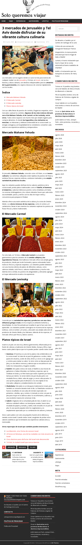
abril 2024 (58, 231)
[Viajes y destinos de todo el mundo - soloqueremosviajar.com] (41, 18)
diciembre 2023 (60, 245)
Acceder (58, 476)
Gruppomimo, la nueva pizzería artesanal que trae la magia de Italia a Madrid (66, 54)
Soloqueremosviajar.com (25, 42)
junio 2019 (58, 437)
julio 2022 (58, 306)
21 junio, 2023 (9, 42)
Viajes (11, 21)
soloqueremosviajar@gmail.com (14, 517)
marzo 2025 (59, 192)
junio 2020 (58, 395)
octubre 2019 (59, 423)
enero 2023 (59, 284)
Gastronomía (34, 21)
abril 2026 (58, 149)
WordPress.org (60, 487)
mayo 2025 (59, 185)
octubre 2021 (59, 338)
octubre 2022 (59, 295)
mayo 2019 (59, 441)
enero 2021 (59, 370)
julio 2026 (58, 138)
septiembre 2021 (61, 341)
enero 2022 (59, 327)
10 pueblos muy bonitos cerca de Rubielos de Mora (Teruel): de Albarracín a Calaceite (67, 88)
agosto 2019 (59, 430)
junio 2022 (58, 309)
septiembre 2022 (61, 299)
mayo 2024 (59, 227)
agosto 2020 (59, 387)
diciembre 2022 (60, 288)
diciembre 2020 (60, 373)
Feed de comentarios (62, 483)
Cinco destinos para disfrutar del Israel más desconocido (27, 439)
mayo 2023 (59, 270)
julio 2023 (58, 263)
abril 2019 (58, 445)
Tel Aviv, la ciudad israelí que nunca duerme (22, 442)
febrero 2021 (59, 366)
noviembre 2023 (60, 249)
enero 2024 (59, 242)
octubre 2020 (59, 380)
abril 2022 (58, 316)
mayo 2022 (59, 313)
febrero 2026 (59, 156)
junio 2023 (58, 267)
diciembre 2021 (60, 331)
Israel (38, 80)
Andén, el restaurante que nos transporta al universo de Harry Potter (66, 73)
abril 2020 (58, 402)
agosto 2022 (59, 302)
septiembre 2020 (61, 384)
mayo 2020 (59, 398)
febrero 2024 (59, 238)
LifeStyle (45, 21)
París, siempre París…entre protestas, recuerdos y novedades (67, 122)
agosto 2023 (59, 259)
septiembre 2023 (61, 256)
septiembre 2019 (61, 427)
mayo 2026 (59, 146)
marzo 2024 (59, 235)
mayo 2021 (59, 356)
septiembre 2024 (61, 213)
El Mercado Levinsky (13, 103)
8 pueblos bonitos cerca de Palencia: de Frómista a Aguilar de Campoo (67, 97)
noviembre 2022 (60, 291)
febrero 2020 (59, 409)
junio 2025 (58, 181)
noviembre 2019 (60, 420)
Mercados (22, 447)
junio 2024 (58, 224)
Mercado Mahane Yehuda (15, 97)
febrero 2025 (59, 195)
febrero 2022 (59, 323)
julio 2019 (58, 434)
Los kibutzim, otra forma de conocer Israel (22, 431)
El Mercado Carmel (13, 100)
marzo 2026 (59, 153)
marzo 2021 (59, 363)
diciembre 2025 (60, 160)
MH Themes (55, 543)
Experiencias (20, 21)
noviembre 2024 (60, 206)
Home (4, 21)
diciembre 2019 (60, 416)
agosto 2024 (59, 217)
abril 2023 (58, 274)
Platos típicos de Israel (14, 106)
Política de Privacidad (11, 526)
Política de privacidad (60, 21)
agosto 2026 (59, 135)
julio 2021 (58, 348)
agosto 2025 (59, 174)
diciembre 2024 (60, 202)
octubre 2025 (59, 167)
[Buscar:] (67, 29)
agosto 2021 (59, 345)
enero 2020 (59, 412)
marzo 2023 (59, 277)
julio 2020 (58, 391)
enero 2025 (59, 199)
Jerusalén (22, 80)
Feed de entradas (61, 479)
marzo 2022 (59, 320)
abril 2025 (58, 188)
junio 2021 (58, 352)
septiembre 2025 (61, 170)
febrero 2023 (59, 281)
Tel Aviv (32, 447)
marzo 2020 (59, 405)
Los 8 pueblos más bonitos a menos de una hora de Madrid (67, 105)
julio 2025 (58, 178)
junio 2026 (58, 142)
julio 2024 (58, 220)
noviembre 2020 (60, 377)
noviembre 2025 (60, 163)
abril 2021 (58, 359)
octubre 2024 (59, 210)
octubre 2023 (59, 252)
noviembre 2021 (60, 334)
